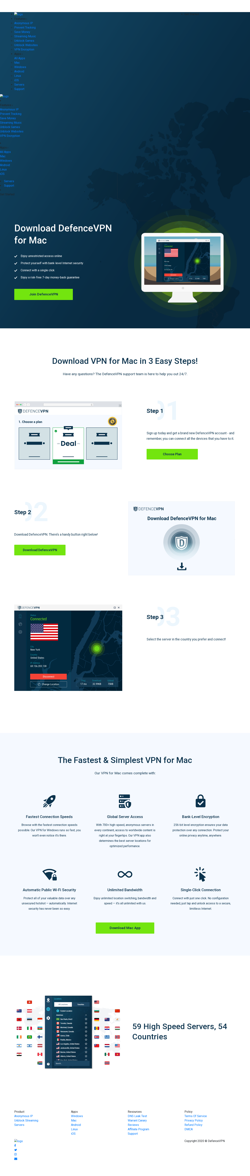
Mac (17, 62)
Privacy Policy (193, 1120)
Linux (17, 76)
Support (19, 89)
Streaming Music (25, 36)
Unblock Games (24, 40)
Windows (20, 67)
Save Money (22, 32)
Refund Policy (193, 1125)
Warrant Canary (137, 1120)
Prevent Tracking (25, 27)
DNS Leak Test (137, 1116)
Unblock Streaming (26, 1120)
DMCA (188, 1129)
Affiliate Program (138, 1129)
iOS (16, 80)
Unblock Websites (26, 45)
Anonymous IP (23, 23)
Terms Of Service (195, 1116)
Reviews (133, 1125)
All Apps (19, 58)
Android (19, 71)
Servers (19, 84)
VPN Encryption (24, 49)
